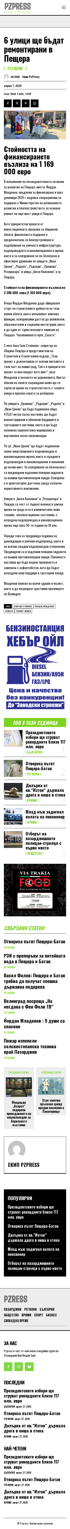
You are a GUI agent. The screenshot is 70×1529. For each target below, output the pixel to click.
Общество (34, 853)
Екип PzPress (30, 76)
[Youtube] (29, 1366)
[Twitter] (17, 103)
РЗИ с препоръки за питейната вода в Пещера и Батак (34, 958)
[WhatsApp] (34, 103)
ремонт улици (23, 611)
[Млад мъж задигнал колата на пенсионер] (13, 816)
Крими (32, 800)
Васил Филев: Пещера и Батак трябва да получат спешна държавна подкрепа (34, 981)
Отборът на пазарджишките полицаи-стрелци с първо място (43, 840)
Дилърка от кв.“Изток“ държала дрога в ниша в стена (45, 790)
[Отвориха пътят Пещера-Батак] (13, 768)
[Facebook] (8, 103)
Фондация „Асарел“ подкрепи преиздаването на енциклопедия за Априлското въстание (19, 1114)
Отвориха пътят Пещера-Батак (40, 765)
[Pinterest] (26, 103)
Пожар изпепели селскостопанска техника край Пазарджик (30, 1046)
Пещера (9, 611)
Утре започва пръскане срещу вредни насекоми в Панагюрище (51, 1106)
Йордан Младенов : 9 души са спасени (34, 1023)
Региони (15, 68)
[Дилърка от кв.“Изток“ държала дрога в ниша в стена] (13, 791)
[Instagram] (18, 1366)
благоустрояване (23, 606)
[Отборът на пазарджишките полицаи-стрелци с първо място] (13, 839)
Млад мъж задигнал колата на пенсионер (45, 813)
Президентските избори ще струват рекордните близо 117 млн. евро (46, 739)
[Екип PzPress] (7, 76)
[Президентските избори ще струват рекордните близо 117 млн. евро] (13, 738)
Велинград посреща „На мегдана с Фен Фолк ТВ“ (28, 1003)
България (34, 752)
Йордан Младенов (44, 606)
